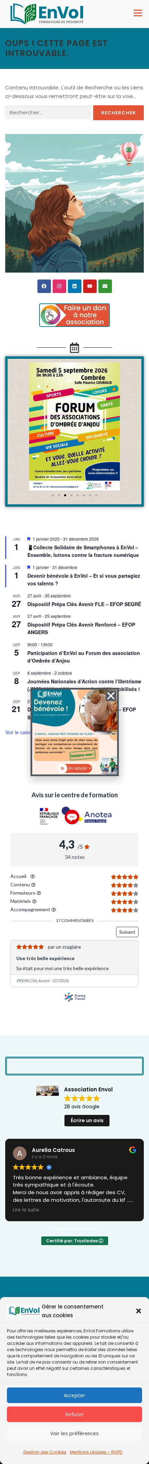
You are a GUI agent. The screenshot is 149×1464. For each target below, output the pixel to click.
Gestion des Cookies (45, 1452)
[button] (138, 1310)
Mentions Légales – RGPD (96, 1452)
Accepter (74, 1395)
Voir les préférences (74, 1433)
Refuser (74, 1414)
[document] (74, 732)
